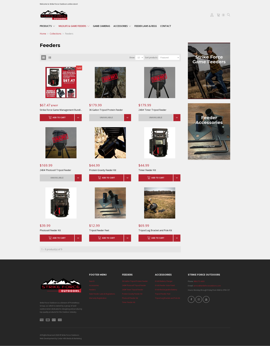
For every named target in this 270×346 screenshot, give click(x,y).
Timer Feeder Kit (147, 170)
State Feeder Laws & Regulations (102, 294)
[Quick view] (78, 117)
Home (43, 33)
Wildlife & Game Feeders (72, 26)
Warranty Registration (97, 298)
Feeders (92, 289)
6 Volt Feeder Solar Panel (165, 285)
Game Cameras (101, 26)
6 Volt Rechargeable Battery (166, 289)
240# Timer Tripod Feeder (152, 109)
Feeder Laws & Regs (145, 26)
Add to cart (59, 118)
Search (91, 281)
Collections (55, 33)
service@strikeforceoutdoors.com (207, 286)
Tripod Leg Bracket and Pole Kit (155, 230)
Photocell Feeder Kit (50, 230)
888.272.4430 (199, 281)
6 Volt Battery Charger (164, 281)
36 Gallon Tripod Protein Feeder (106, 109)
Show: (132, 57)
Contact (165, 26)
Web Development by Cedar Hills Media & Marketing (61, 338)
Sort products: (151, 57)
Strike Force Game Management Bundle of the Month (68, 109)
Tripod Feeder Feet (99, 230)
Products (46, 26)
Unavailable (106, 118)
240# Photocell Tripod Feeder (55, 170)
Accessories (120, 26)
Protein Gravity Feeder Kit (102, 170)
